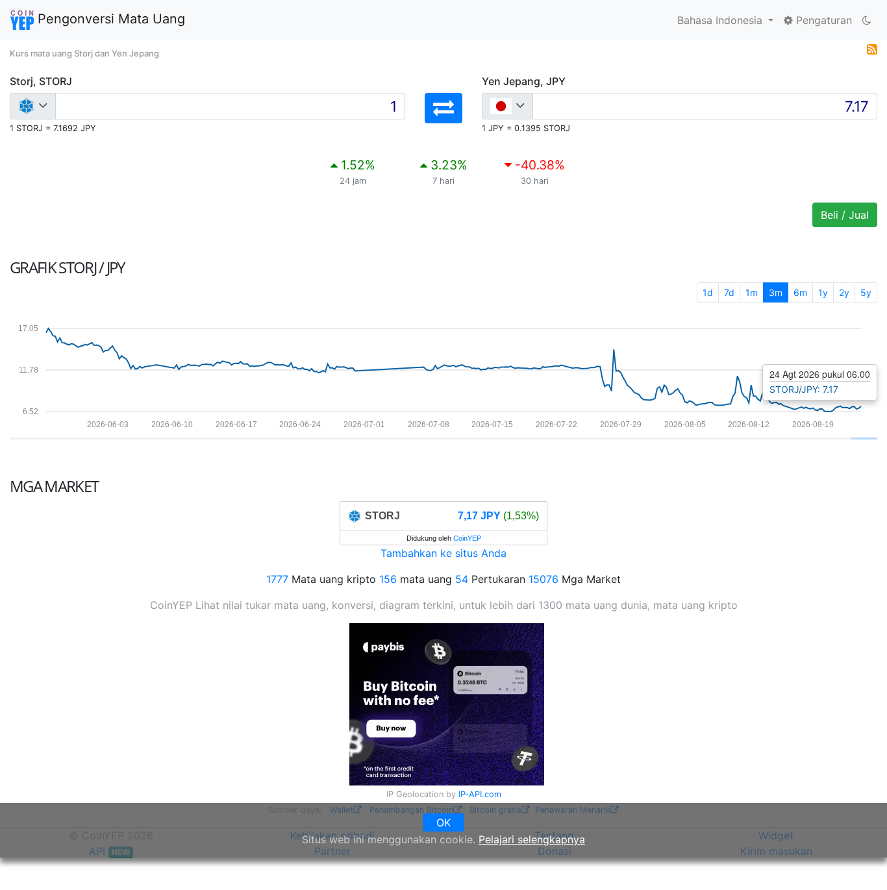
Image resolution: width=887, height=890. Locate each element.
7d (729, 292)
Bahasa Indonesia (721, 20)
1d (708, 292)
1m (751, 292)
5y (865, 292)
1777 (277, 579)
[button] (443, 108)
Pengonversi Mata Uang (109, 19)
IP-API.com (479, 794)
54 (461, 579)
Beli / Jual (845, 214)
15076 (543, 579)
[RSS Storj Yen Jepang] (872, 48)
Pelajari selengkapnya (532, 839)
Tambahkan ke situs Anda (443, 553)
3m (775, 292)
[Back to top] (858, 862)
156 (388, 579)
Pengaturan (822, 20)
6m (800, 292)
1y (823, 292)
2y (844, 292)
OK (443, 822)
